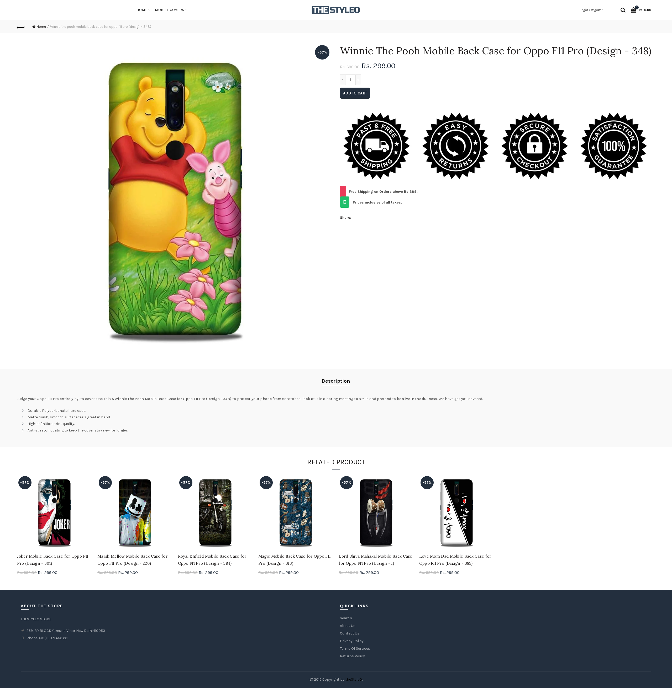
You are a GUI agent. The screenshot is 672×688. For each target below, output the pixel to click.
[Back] (21, 27)
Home (141, 10)
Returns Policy (352, 656)
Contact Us (349, 633)
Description (336, 381)
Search (346, 618)
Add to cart (355, 93)
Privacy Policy (352, 641)
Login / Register (591, 10)
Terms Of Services (355, 648)
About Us (347, 625)
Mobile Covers (169, 10)
